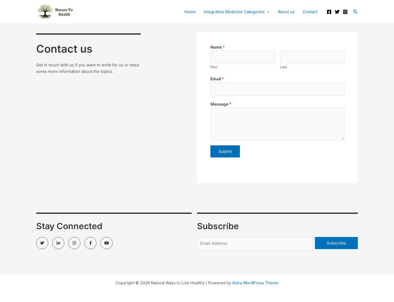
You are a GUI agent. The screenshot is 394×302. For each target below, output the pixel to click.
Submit (225, 151)
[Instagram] (345, 11)
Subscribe (336, 243)
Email (217, 78)
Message (220, 104)
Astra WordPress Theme (255, 282)
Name (217, 47)
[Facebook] (329, 11)
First (214, 67)
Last (283, 67)
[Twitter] (337, 11)
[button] (355, 11)
